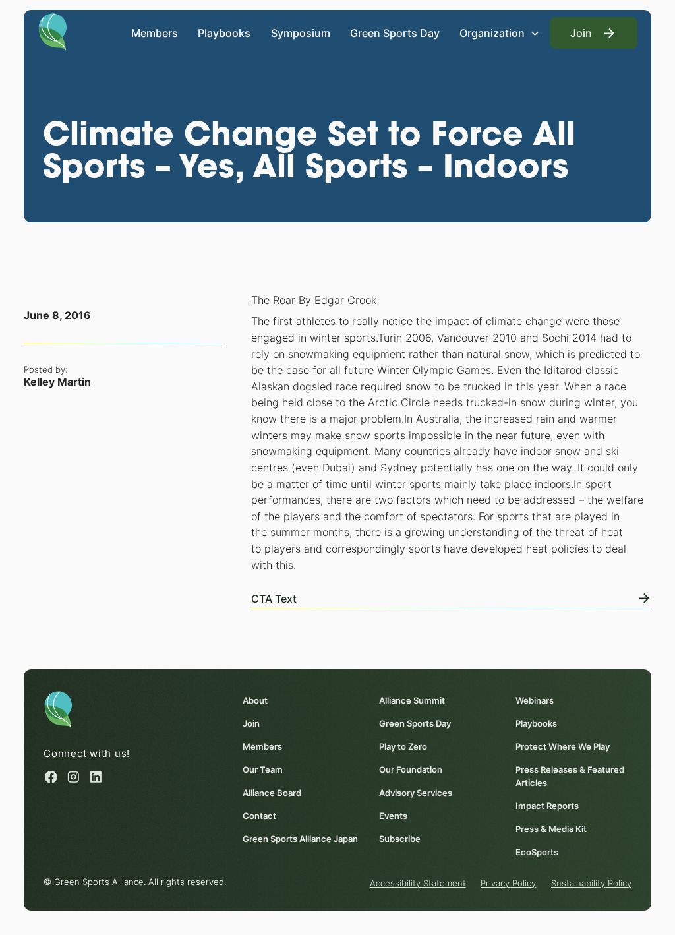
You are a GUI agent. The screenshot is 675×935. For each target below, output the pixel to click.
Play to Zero (403, 746)
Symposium (300, 33)
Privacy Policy (508, 883)
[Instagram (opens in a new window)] (73, 777)
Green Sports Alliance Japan (300, 838)
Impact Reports (547, 805)
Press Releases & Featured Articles (569, 776)
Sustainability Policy (591, 883)
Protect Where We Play (562, 746)
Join (251, 723)
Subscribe (400, 838)
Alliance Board (272, 792)
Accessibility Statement (418, 883)
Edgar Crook (345, 300)
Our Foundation (410, 769)
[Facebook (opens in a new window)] (51, 777)
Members (154, 33)
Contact (259, 815)
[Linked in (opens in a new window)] (95, 777)
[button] (500, 33)
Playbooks (224, 33)
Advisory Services (415, 792)
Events (393, 815)
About (255, 700)
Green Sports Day (395, 33)
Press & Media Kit (551, 829)
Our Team (263, 769)
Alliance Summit (412, 700)
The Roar (273, 300)
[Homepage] (52, 31)
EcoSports (536, 852)
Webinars (534, 700)
